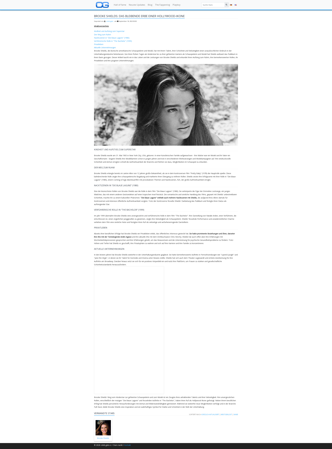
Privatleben (98, 44)
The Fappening (162, 4)
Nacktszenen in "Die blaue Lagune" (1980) (111, 38)
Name (236, 414)
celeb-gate (109, 21)
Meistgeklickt (226, 414)
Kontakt (127, 445)
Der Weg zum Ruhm (102, 34)
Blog (150, 4)
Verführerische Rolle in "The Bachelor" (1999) (113, 41)
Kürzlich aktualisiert (210, 414)
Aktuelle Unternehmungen (105, 47)
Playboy (176, 4)
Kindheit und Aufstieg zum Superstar (109, 31)
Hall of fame (120, 4)
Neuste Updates (137, 4)
